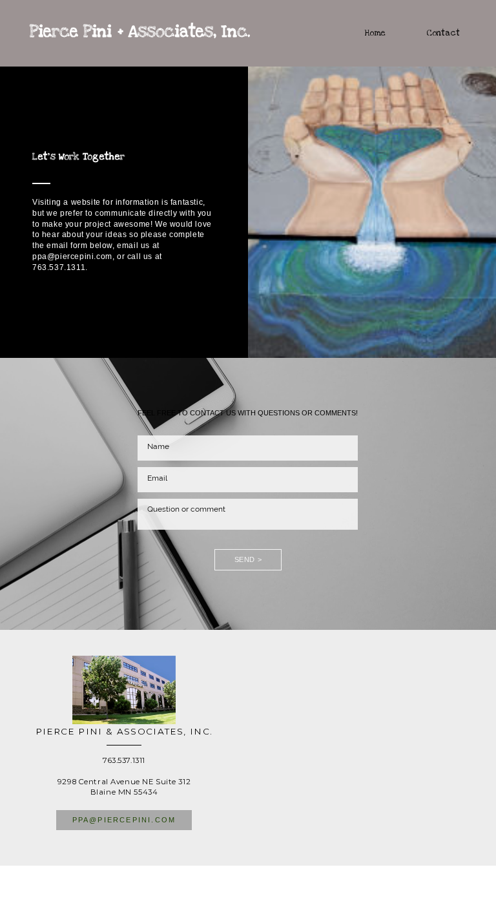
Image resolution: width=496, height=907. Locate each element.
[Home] (362, 47)
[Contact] (430, 47)
